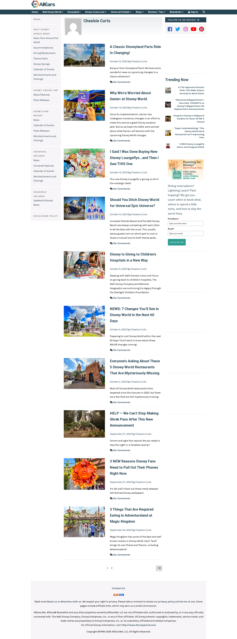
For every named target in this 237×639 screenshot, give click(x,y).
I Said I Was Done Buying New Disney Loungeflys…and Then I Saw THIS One (134, 158)
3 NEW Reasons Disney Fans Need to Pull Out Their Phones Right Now (134, 467)
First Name (173, 219)
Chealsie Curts (97, 21)
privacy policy (166, 601)
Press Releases (41, 100)
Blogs (139, 12)
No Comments (121, 81)
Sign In (194, 12)
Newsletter (176, 12)
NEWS (36, 19)
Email (171, 229)
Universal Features (43, 165)
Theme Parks (40, 58)
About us (52, 601)
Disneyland (73, 12)
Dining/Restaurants (44, 53)
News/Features (41, 94)
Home (35, 12)
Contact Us (118, 588)
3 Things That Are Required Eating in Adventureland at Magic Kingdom (131, 515)
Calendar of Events (43, 69)
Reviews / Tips (156, 12)
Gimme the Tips (177, 242)
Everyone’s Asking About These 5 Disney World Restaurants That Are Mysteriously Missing (135, 367)
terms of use (187, 601)
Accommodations (43, 47)
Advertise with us (70, 601)
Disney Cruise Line (95, 12)
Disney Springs (41, 64)
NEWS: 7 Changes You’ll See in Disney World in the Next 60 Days (134, 315)
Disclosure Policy (45, 216)
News (36, 119)
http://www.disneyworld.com (138, 625)
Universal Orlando (120, 12)
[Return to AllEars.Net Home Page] (52, 7)
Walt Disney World (52, 12)
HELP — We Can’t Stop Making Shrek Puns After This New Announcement (134, 419)
